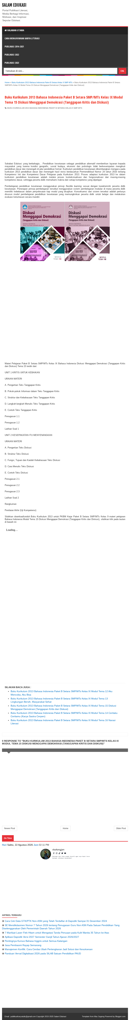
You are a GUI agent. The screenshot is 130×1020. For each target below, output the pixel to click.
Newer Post (9, 828)
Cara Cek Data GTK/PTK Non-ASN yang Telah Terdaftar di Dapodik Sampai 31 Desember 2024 (56, 921)
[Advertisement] (65, 135)
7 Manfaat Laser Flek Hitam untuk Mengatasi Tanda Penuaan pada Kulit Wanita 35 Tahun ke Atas (57, 932)
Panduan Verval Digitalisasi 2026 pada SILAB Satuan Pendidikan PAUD (43, 953)
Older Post (121, 828)
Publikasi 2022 (12, 54)
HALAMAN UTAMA (15, 30)
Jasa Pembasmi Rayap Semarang (23, 945)
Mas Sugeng (99, 1016)
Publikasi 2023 (12, 62)
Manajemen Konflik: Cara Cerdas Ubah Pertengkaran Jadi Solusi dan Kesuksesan (49, 949)
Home (65, 828)
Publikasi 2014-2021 (14, 46)
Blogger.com (120, 1016)
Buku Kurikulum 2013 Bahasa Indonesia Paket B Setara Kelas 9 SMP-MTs (44, 108)
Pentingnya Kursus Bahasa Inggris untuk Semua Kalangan (36, 941)
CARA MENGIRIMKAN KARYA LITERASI (22, 38)
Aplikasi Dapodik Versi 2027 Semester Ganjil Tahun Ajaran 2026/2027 (42, 937)
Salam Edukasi (14, 5)
